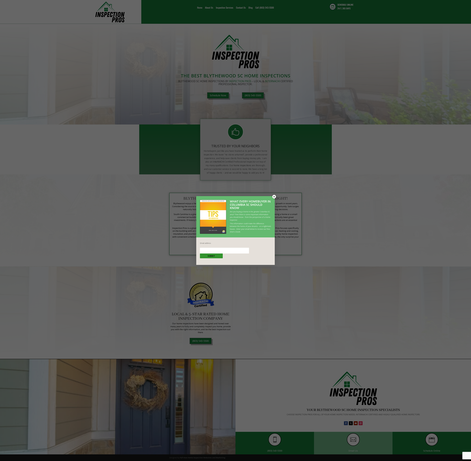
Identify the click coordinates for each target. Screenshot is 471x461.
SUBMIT (211, 256)
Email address (205, 243)
